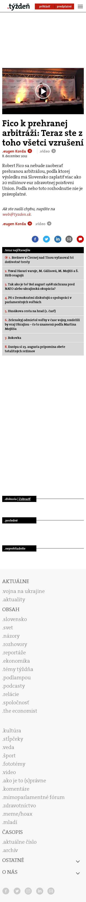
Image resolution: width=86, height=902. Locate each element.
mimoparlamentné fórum (34, 797)
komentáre (16, 788)
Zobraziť (24, 499)
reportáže (14, 652)
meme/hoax (17, 813)
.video (45, 151)
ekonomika (16, 660)
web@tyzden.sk (16, 214)
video (9, 772)
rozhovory (15, 644)
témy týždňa (18, 669)
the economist (20, 710)
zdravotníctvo (19, 805)
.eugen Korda (14, 151)
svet (8, 627)
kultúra (12, 730)
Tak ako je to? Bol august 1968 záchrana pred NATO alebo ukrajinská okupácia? (40, 286)
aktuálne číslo (20, 841)
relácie (11, 694)
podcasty (14, 685)
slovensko (15, 619)
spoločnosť (16, 702)
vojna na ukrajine (24, 591)
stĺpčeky (13, 738)
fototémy (14, 763)
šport (9, 755)
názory (11, 635)
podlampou (17, 677)
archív (10, 850)
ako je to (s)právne (24, 780)
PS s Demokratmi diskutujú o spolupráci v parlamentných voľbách (38, 299)
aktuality (14, 599)
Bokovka (13, 338)
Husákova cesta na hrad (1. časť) (30, 311)
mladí (10, 822)
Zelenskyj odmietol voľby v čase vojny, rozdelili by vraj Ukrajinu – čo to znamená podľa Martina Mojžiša (42, 324)
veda (8, 747)
